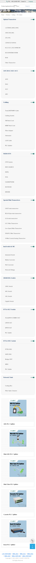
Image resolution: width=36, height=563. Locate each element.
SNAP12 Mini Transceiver (12, 233)
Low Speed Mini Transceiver (13, 228)
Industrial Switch (10, 255)
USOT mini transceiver (11, 208)
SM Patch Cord (9, 120)
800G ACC (23, 554)
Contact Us (23, 1)
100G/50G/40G (9, 32)
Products (3, 6)
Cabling (13, 15)
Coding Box (8, 385)
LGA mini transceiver (11, 218)
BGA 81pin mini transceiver (13, 213)
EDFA (7, 172)
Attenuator (8, 135)
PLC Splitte (8, 332)
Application (7, 6)
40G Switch (8, 291)
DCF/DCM (8, 187)
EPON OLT (8, 328)
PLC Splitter (19, 15)
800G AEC (15, 554)
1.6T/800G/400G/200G (12, 28)
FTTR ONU (8, 349)
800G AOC (7, 556)
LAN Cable (8, 140)
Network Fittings (10, 270)
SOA (6, 177)
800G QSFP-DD (16, 556)
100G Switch (9, 286)
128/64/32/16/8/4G (10, 42)
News (17, 6)
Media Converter (10, 260)
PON (6, 57)
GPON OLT (8, 323)
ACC (6, 89)
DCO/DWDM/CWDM (11, 52)
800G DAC (30, 554)
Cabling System (9, 115)
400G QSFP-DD (26, 556)
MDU (6, 364)
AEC (6, 94)
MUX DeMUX (9, 167)
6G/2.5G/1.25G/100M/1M (12, 47)
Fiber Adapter (9, 130)
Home (2, 15)
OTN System (9, 162)
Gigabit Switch (9, 301)
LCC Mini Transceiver (11, 223)
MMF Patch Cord (10, 125)
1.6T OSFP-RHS (6, 554)
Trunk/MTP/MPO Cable (12, 110)
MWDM (7, 192)
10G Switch (8, 296)
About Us (15, 6)
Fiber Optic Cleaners (11, 390)
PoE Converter (9, 265)
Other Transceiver (10, 62)
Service (12, 6)
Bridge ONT (8, 359)
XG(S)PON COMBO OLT (12, 318)
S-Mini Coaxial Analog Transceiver (15, 238)
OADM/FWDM (9, 182)
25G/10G (8, 37)
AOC (6, 79)
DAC (6, 84)
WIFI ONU (8, 354)
